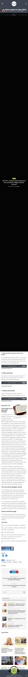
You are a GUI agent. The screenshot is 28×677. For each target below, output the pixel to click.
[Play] (3, 366)
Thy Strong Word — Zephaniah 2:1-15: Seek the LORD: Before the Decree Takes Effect (16, 604)
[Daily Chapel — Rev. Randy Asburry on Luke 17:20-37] (4, 619)
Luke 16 (13, 560)
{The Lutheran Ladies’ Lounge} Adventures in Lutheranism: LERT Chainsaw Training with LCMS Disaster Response (17, 612)
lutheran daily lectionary (6, 562)
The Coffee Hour (11, 623)
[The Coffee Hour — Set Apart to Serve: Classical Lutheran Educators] (4, 625)
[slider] (24, 366)
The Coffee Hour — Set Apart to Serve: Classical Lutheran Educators (15, 626)
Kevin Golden (8, 560)
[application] (14, 366)
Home (14, 14)
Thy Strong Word (11, 602)
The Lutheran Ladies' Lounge (13, 609)
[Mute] (21, 366)
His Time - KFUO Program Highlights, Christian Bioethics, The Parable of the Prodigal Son (14, 579)
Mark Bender (15, 562)
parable (20, 562)
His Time (14, 178)
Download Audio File (6, 368)
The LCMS (9, 186)
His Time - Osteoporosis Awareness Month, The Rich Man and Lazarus (14, 586)
